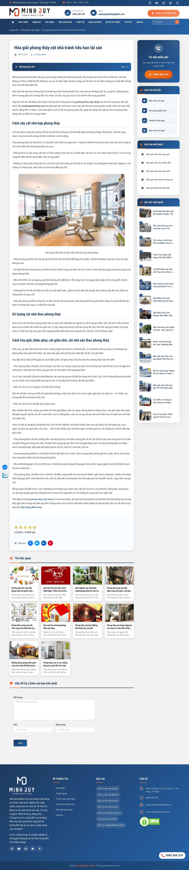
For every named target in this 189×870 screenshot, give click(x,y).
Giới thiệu (23, 22)
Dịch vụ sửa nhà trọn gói (108, 801)
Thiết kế (80, 22)
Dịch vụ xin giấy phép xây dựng (110, 825)
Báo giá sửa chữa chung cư (159, 179)
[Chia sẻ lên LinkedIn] (43, 543)
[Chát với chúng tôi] (4, 468)
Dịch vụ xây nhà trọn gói (107, 789)
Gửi (20, 743)
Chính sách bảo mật (64, 804)
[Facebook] (150, 3)
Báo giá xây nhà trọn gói (158, 154)
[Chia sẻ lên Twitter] (37, 543)
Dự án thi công (113, 22)
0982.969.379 (79, 14)
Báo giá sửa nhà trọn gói (158, 171)
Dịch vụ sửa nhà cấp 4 (107, 819)
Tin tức (128, 22)
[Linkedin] (164, 3)
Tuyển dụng (61, 793)
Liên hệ (139, 22)
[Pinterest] (178, 3)
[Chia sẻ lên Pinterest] (50, 543)
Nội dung (18, 697)
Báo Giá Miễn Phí (165, 13)
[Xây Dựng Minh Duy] (29, 12)
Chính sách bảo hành (65, 799)
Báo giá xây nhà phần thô (158, 163)
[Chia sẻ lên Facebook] (30, 543)
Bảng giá (37, 22)
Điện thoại (61, 724)
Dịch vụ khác (95, 22)
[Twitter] (171, 3)
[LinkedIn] (26, 848)
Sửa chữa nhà (65, 22)
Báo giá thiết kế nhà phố (158, 188)
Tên (15, 724)
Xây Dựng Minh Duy (85, 865)
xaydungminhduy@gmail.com (111, 14)
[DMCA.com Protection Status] (149, 821)
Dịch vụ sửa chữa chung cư (109, 813)
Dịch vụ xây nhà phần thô (108, 795)
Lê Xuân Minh (40, 54)
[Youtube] (157, 3)
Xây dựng (49, 22)
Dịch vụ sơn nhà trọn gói (108, 807)
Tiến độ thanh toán (64, 810)
